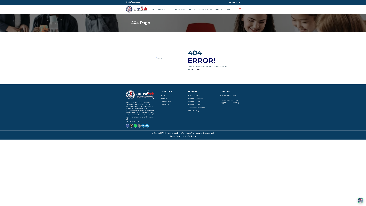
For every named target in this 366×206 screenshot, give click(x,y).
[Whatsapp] (135, 126)
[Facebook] (127, 126)
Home (153, 9)
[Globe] (139, 126)
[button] (360, 200)
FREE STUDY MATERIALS (177, 9)
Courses (192, 9)
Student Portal (205, 9)
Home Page (196, 69)
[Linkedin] (143, 126)
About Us (162, 9)
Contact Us (229, 9)
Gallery (218, 9)
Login (238, 2)
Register (232, 2)
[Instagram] (131, 126)
